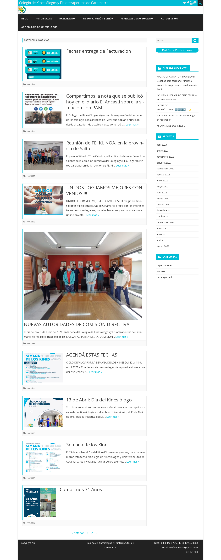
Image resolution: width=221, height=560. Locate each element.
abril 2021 (162, 240)
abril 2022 (162, 192)
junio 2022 (162, 180)
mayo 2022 (162, 186)
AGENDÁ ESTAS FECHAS (91, 355)
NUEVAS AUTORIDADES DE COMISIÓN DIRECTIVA (76, 324)
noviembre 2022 (165, 156)
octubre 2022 (164, 162)
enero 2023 (163, 150)
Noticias (31, 84)
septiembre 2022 (165, 168)
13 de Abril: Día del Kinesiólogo (99, 400)
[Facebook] (188, 2)
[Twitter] (184, 2)
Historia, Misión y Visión (98, 18)
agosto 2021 (163, 228)
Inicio (24, 18)
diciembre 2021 (165, 210)
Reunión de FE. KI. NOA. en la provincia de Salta (105, 146)
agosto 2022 (163, 174)
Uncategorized (164, 277)
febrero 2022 (163, 204)
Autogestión (169, 18)
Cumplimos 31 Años (81, 489)
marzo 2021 (163, 246)
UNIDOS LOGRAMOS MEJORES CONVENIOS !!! (105, 190)
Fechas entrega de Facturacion (98, 51)
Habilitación (67, 18)
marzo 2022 (163, 198)
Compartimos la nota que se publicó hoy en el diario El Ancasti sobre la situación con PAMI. (105, 102)
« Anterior (78, 533)
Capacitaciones (164, 265)
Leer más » (132, 124)
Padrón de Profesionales (177, 50)
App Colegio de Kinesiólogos (39, 27)
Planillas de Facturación (137, 18)
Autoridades (44, 18)
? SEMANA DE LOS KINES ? (171, 125)
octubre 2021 (164, 216)
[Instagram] (194, 2)
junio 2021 (162, 234)
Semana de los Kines (88, 444)
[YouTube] (191, 2)
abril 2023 (162, 144)
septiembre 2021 (165, 222)
